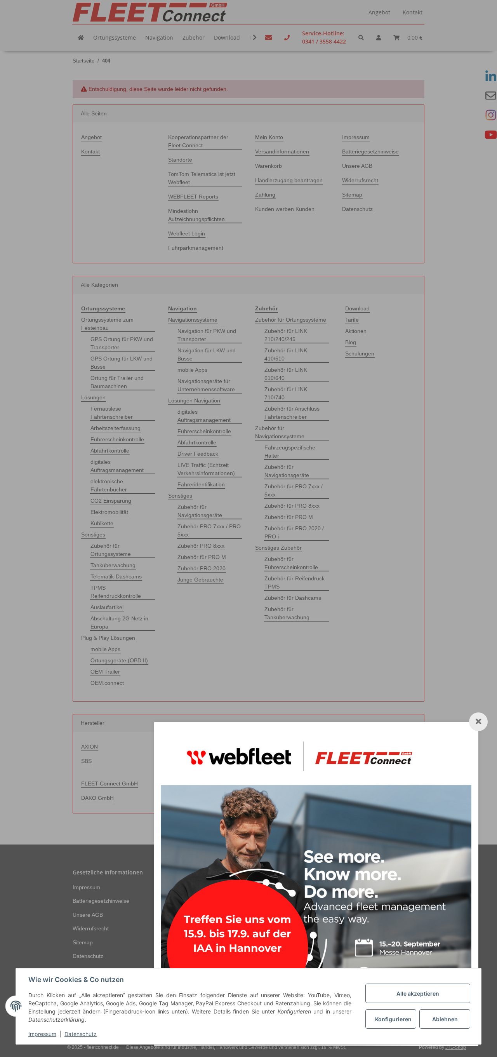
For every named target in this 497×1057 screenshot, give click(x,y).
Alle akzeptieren (417, 993)
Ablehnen (445, 1019)
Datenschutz (80, 1034)
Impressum (42, 1034)
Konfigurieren (393, 1019)
